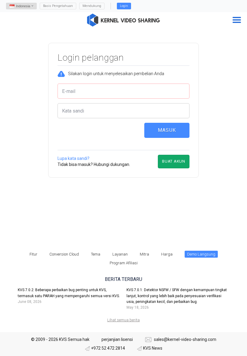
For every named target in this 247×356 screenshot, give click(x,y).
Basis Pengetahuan (58, 6)
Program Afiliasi (124, 263)
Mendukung (92, 6)
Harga (167, 254)
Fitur (33, 254)
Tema (95, 254)
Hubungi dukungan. (112, 164)
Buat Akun (173, 161)
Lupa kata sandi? (73, 158)
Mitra (144, 254)
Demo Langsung (201, 254)
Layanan (120, 254)
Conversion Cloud (64, 254)
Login (124, 6)
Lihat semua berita (123, 320)
